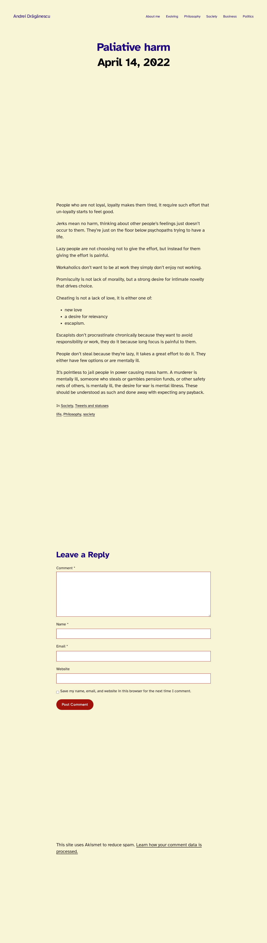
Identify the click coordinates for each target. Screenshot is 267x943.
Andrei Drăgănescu (31, 16)
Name (62, 624)
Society (67, 406)
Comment (65, 568)
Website (63, 669)
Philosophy (72, 414)
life (59, 414)
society (89, 414)
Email (62, 647)
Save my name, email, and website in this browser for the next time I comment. (125, 691)
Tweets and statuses (91, 406)
